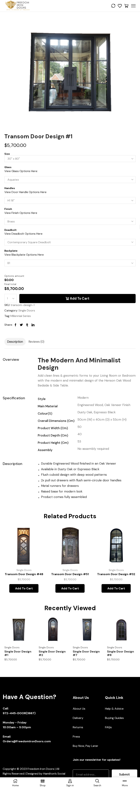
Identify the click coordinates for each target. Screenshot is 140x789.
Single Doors (26, 310)
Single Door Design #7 (86, 653)
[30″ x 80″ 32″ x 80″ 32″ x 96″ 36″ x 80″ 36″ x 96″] (70, 158)
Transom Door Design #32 (116, 574)
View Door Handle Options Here (25, 192)
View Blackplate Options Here (24, 255)
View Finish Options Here (20, 213)
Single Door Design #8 (120, 653)
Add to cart (79, 298)
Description (15, 342)
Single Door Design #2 (52, 653)
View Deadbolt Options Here (23, 234)
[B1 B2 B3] (70, 263)
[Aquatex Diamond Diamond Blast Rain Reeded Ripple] (70, 179)
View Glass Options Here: (21, 171)
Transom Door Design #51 (70, 574)
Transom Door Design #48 (24, 574)
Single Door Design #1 (17, 653)
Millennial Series (20, 316)
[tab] (15, 342)
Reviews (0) (36, 342)
